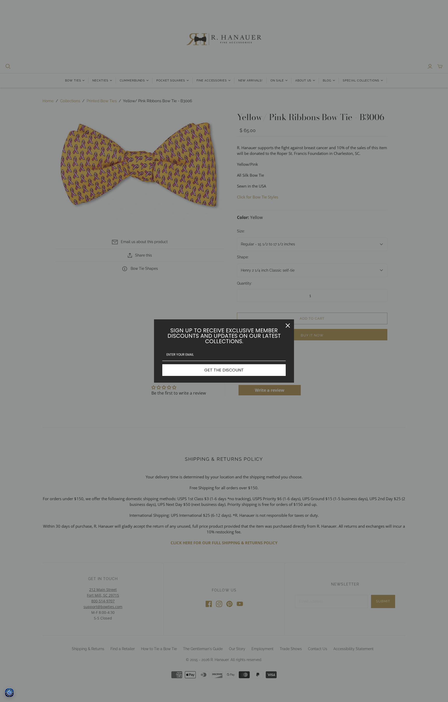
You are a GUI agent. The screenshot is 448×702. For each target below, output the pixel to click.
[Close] (288, 325)
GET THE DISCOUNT (224, 370)
